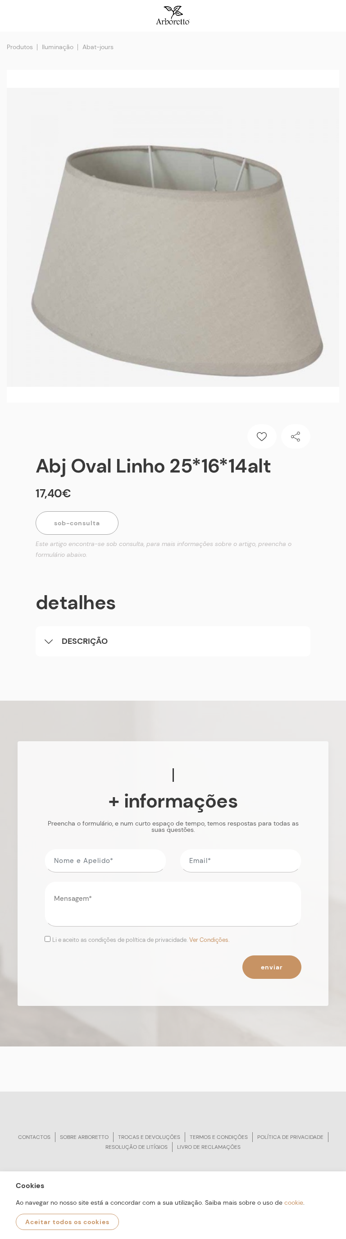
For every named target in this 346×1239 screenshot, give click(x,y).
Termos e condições (219, 1137)
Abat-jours (98, 47)
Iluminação (57, 47)
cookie (293, 1202)
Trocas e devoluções (149, 1137)
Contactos (34, 1137)
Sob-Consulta (77, 523)
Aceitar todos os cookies (67, 1222)
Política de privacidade (290, 1137)
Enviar (272, 967)
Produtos (20, 47)
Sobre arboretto (84, 1137)
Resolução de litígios (136, 1147)
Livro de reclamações (209, 1147)
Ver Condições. (209, 940)
